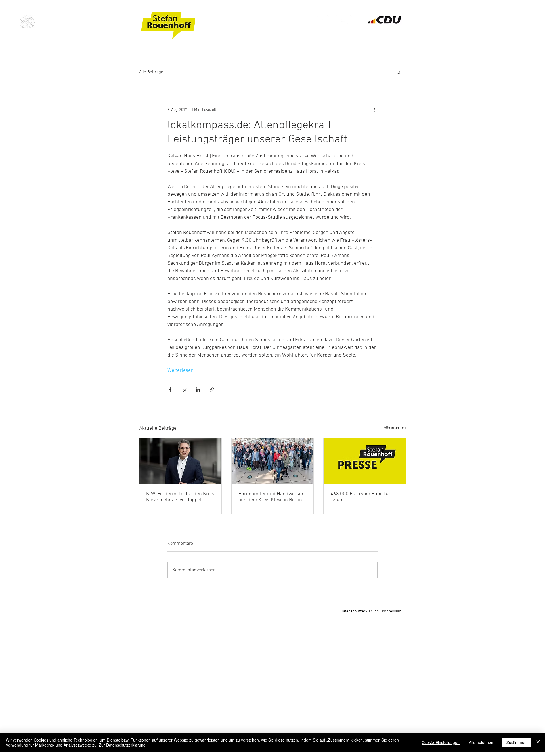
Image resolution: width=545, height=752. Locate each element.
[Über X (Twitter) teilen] (184, 389)
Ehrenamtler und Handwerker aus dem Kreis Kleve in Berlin (271, 497)
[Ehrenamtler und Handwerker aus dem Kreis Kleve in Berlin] (273, 461)
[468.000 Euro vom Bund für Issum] (365, 461)
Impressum (391, 611)
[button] (398, 72)
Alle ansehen (395, 427)
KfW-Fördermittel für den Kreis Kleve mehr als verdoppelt (180, 497)
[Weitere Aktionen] (374, 109)
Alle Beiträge (151, 72)
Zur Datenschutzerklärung (122, 745)
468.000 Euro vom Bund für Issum (360, 497)
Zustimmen (516, 742)
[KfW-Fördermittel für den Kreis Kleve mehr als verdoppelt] (180, 461)
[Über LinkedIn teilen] (198, 389)
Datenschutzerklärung (360, 611)
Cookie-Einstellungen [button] (441, 742)
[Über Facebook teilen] (170, 389)
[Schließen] (538, 742)
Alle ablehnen (481, 742)
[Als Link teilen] (212, 389)
